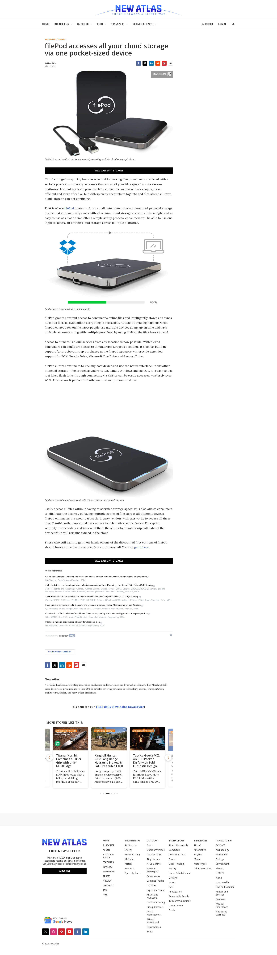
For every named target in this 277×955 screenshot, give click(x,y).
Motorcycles (200, 863)
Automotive (200, 849)
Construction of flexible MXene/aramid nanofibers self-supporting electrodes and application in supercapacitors (96, 613)
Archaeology (222, 849)
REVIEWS (107, 866)
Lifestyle (173, 877)
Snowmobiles (154, 926)
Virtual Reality (176, 905)
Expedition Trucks (156, 890)
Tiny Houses (153, 859)
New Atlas (52, 679)
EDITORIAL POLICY (108, 856)
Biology (220, 859)
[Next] (168, 757)
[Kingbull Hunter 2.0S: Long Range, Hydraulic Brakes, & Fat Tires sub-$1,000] (108, 739)
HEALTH (220, 873)
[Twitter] (145, 63)
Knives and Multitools (152, 896)
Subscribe (64, 870)
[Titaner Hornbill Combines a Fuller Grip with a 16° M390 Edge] (70, 739)
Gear (149, 845)
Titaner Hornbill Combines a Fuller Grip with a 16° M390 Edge (68, 760)
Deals (172, 910)
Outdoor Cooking (156, 902)
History (172, 868)
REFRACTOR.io (224, 840)
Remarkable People (179, 896)
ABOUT (106, 849)
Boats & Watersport (153, 870)
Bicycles (198, 854)
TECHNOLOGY (176, 840)
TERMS (106, 876)
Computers (174, 849)
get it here (141, 547)
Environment (222, 863)
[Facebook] (138, 63)
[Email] (170, 63)
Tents (150, 931)
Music (172, 882)
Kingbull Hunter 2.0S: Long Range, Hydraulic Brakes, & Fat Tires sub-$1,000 (108, 760)
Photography (175, 891)
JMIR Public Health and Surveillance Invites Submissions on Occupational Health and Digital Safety (91, 596)
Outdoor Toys (154, 854)
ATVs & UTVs (154, 863)
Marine (197, 859)
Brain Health (222, 882)
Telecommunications (180, 900)
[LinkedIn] (151, 63)
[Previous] (49, 757)
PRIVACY (107, 880)
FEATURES (108, 862)
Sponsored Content (55, 39)
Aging (219, 877)
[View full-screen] (169, 74)
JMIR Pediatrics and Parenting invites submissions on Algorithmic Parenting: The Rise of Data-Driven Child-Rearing (99, 585)
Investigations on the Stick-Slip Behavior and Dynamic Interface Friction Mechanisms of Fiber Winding (93, 605)
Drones (172, 859)
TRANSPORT (118, 23)
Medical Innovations (222, 905)
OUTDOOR (83, 23)
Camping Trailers (155, 880)
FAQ (105, 894)
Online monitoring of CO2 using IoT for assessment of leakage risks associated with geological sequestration (96, 576)
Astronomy (221, 854)
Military (128, 863)
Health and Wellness (221, 913)
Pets (171, 886)
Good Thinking (176, 863)
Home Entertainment (180, 873)
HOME (45, 23)
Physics (220, 868)
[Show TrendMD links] (171, 635)
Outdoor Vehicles (156, 849)
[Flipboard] (164, 63)
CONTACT (108, 885)
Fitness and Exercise (222, 893)
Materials (129, 859)
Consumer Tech (177, 854)
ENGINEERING (61, 23)
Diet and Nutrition (225, 886)
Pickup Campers (155, 906)
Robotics (129, 868)
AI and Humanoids (178, 845)
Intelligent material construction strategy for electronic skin (72, 622)
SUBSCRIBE (208, 23)
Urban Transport (202, 868)
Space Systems (132, 873)
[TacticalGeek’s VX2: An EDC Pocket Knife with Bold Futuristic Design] (147, 739)
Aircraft (197, 845)
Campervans (153, 876)
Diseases (220, 899)
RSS (105, 890)
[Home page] (138, 9)
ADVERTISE (109, 871)
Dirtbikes (151, 885)
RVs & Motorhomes (154, 913)
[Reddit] (157, 63)
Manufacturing (132, 854)
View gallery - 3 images (109, 170)
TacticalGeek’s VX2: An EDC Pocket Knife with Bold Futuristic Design (146, 760)
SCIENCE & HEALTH (143, 23)
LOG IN (222, 23)
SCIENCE (220, 845)
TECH (100, 23)
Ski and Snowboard (153, 921)
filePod (69, 208)
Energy (128, 849)
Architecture (131, 845)
